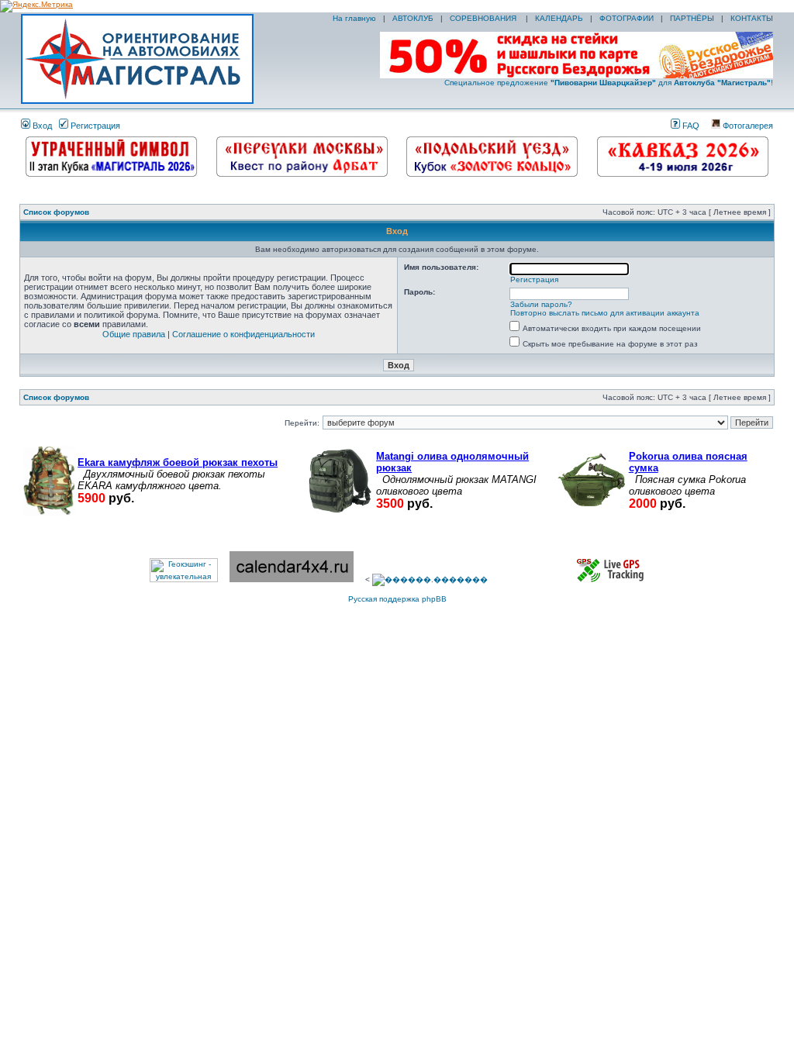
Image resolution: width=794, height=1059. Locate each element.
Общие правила (133, 334)
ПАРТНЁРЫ (692, 18)
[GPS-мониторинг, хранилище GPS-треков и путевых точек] (611, 579)
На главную (353, 18)
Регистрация (94, 125)
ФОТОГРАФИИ (626, 18)
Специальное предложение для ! (608, 82)
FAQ (689, 125)
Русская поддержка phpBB (397, 599)
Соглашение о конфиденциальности (243, 334)
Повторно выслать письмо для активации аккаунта (604, 313)
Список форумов (56, 212)
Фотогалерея (746, 125)
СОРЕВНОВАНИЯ (484, 18)
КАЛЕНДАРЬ (559, 18)
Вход (41, 125)
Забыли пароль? (541, 304)
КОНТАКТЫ (751, 18)
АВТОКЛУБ (412, 18)
